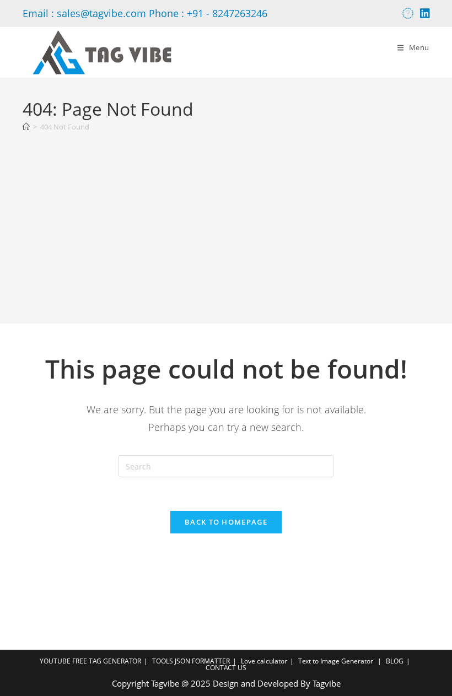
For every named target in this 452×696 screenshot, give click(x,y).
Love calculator (264, 661)
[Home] (26, 127)
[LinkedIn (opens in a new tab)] (423, 13)
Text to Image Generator (335, 661)
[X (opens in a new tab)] (408, 13)
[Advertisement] (226, 222)
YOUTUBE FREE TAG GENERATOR (90, 661)
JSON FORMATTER (202, 661)
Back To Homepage (226, 522)
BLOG (394, 661)
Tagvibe (327, 683)
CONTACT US (226, 667)
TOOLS (162, 661)
